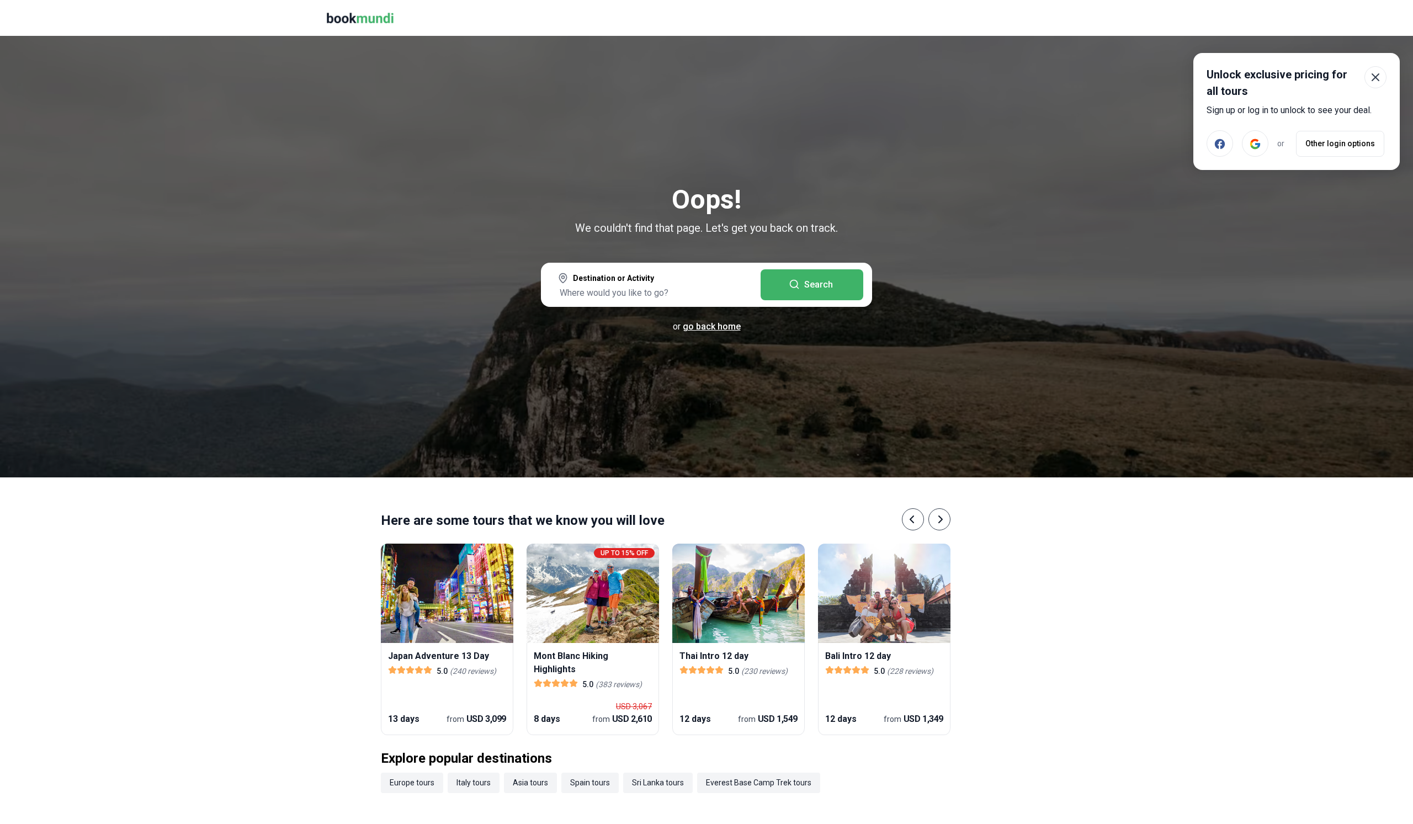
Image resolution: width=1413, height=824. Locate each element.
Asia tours (530, 782)
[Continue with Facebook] (1220, 143)
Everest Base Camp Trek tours (758, 782)
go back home (712, 326)
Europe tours (412, 782)
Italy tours (473, 782)
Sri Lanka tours (658, 782)
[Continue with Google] (1255, 143)
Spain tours (590, 782)
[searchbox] (651, 292)
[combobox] (651, 286)
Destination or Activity (613, 278)
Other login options (1340, 143)
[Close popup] (1375, 77)
